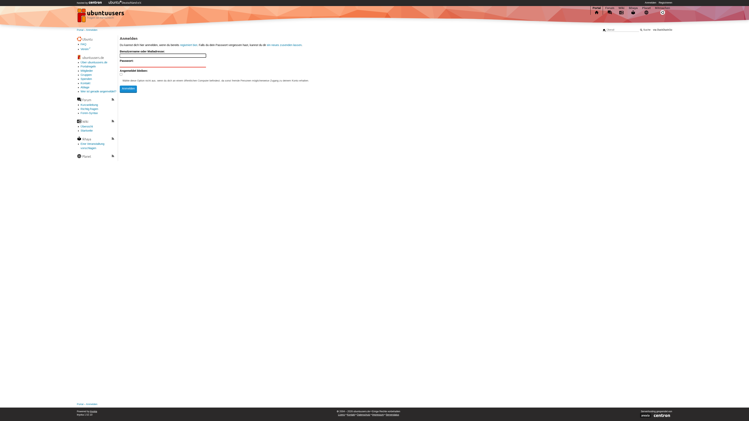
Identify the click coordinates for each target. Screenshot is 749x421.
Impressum (378, 414)
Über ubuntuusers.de (94, 62)
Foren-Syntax (89, 113)
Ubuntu (87, 39)
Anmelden (650, 2)
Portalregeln (88, 66)
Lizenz (341, 414)
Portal (597, 8)
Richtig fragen (89, 109)
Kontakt (85, 83)
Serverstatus (392, 414)
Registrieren (665, 2)
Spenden (86, 79)
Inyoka (93, 411)
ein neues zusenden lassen (284, 45)
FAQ (83, 44)
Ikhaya (633, 8)
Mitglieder (87, 71)
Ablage (85, 87)
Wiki (621, 8)
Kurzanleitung (89, 105)
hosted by (83, 2)
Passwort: (127, 61)
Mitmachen (662, 8)
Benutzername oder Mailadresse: (142, 51)
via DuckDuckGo (662, 29)
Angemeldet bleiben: (134, 71)
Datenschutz (363, 414)
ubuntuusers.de (93, 57)
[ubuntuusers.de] (101, 16)
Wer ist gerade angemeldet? (98, 91)
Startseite (87, 131)
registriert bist (188, 45)
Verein (85, 49)
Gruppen (86, 75)
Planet (646, 8)
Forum (609, 8)
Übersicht (87, 126)
